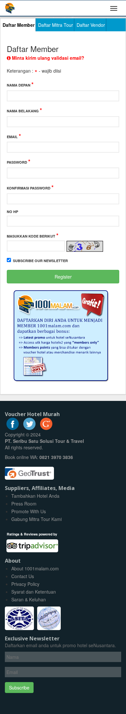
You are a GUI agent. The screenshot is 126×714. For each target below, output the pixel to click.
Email (14, 136)
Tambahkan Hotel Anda (35, 496)
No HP (12, 211)
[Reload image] (84, 246)
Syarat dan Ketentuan (33, 591)
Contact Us (22, 576)
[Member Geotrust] (29, 471)
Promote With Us (28, 511)
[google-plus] (46, 428)
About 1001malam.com (35, 568)
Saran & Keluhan (28, 599)
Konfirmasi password (30, 187)
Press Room (24, 503)
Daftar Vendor (91, 25)
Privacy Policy (25, 584)
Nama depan (20, 84)
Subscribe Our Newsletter (40, 260)
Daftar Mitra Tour (55, 25)
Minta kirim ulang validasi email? (47, 58)
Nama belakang (24, 110)
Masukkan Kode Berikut (32, 235)
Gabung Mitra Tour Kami (36, 519)
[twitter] (29, 428)
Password (18, 162)
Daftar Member (19, 25)
